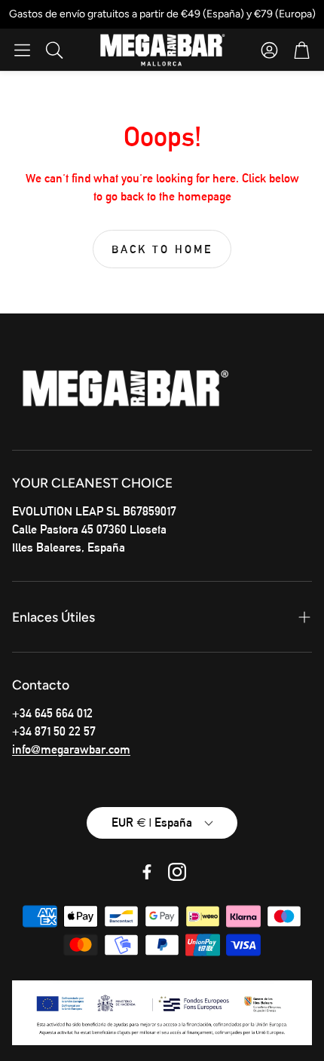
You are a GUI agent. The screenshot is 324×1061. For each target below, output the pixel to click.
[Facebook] (147, 872)
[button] (22, 49)
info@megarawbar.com (71, 749)
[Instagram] (177, 872)
